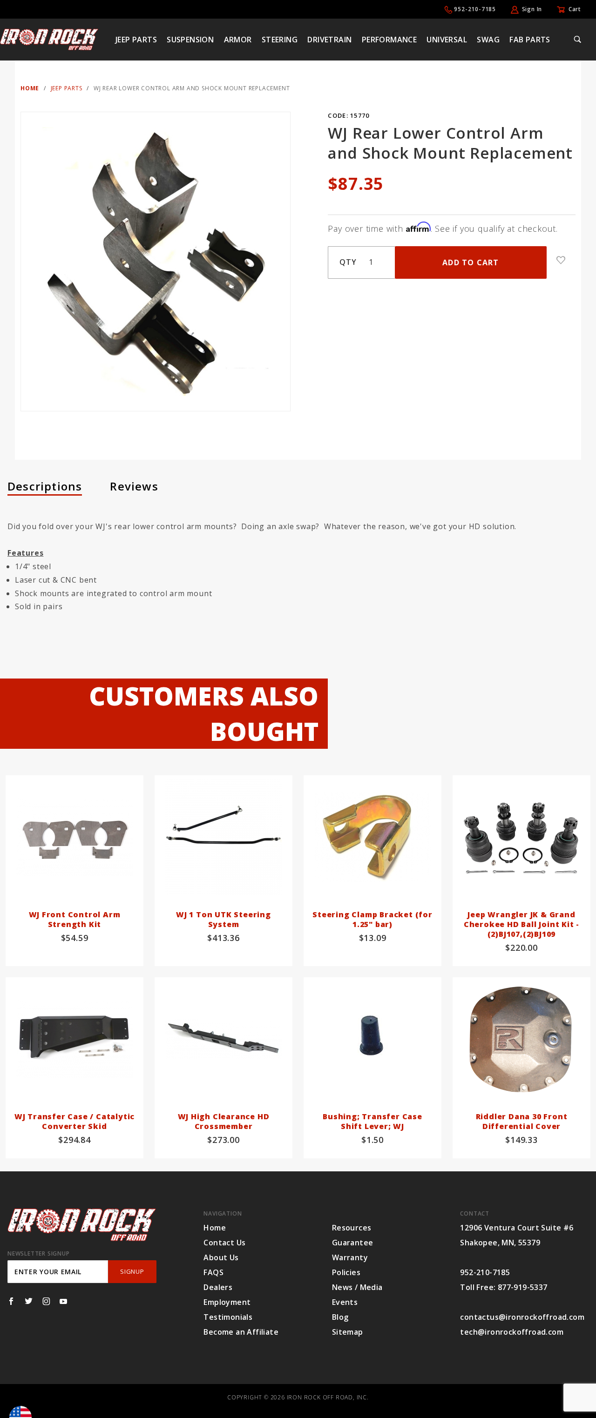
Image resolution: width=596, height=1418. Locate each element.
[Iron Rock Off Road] (49, 39)
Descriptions (44, 486)
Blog (340, 1317)
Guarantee (352, 1242)
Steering (280, 39)
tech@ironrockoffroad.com (511, 1332)
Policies (346, 1272)
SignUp (132, 1271)
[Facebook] (11, 1301)
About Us (220, 1257)
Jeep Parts (136, 39)
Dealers (217, 1287)
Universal (447, 39)
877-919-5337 (523, 1287)
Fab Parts (529, 39)
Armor (238, 39)
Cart (575, 9)
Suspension (190, 39)
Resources (352, 1228)
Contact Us (224, 1242)
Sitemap (347, 1332)
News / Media (357, 1287)
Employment (227, 1302)
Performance (389, 39)
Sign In (532, 9)
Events (345, 1302)
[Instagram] (46, 1301)
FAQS (213, 1272)
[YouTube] (64, 1301)
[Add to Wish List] (561, 260)
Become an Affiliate (240, 1332)
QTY (347, 262)
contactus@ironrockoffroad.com (522, 1317)
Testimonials (227, 1317)
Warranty (350, 1257)
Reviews (134, 486)
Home (214, 1228)
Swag (488, 39)
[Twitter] (29, 1301)
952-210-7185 (475, 9)
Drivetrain (329, 39)
